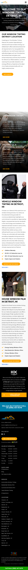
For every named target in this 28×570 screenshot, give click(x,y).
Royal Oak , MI (5, 531)
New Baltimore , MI (6, 523)
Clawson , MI (4, 500)
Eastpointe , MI (5, 507)
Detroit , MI (4, 504)
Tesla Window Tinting (7, 490)
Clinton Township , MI (7, 502)
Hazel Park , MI (5, 514)
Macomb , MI (5, 516)
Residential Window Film (7, 485)
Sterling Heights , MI (6, 538)
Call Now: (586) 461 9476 (14, 568)
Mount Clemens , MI (6, 521)
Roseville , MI (5, 528)
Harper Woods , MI (6, 512)
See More (6, 137)
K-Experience (4, 469)
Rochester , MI (5, 526)
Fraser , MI (4, 509)
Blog (2, 471)
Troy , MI (3, 540)
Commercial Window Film (8, 487)
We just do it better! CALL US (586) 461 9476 (14, 407)
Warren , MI (4, 543)
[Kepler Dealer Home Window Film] (14, 284)
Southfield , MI (5, 535)
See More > (5, 267)
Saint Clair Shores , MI (7, 533)
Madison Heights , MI (7, 519)
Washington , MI (5, 545)
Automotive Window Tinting (8, 482)
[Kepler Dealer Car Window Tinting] (14, 186)
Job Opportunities (6, 474)
